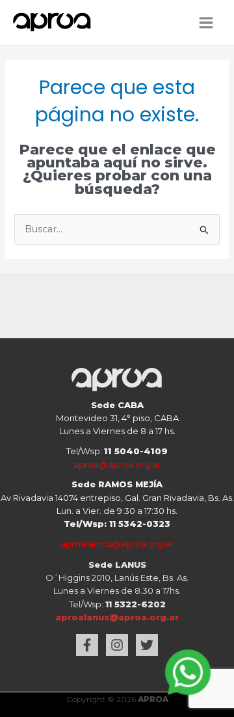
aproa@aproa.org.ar (117, 464)
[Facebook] (87, 645)
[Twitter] (147, 645)
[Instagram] (117, 645)
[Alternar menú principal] (206, 23)
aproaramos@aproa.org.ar (117, 544)
